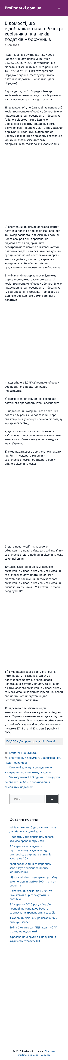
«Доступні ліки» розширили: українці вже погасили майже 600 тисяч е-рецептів (33, 881)
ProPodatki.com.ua (23, 8)
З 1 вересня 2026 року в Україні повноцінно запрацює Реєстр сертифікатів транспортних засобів (32, 908)
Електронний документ (24, 757)
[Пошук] (52, 799)
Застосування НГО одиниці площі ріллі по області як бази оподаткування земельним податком (32, 782)
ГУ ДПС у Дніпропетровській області (30, 741)
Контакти (45, 1055)
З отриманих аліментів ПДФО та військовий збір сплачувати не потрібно (30, 895)
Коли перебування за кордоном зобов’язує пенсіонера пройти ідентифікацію (30, 868)
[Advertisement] (34, 185)
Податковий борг (16, 762)
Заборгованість (51, 757)
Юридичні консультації (24, 752)
